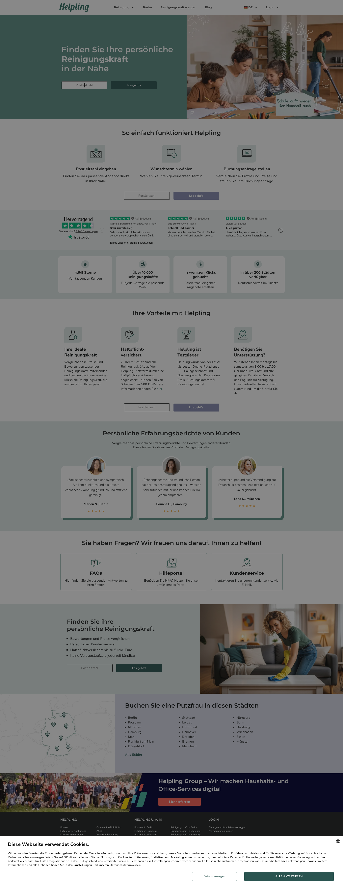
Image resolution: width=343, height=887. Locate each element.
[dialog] (171, 861)
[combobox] (338, 841)
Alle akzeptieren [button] (289, 876)
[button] (216, 876)
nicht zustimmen (225, 861)
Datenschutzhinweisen (125, 865)
